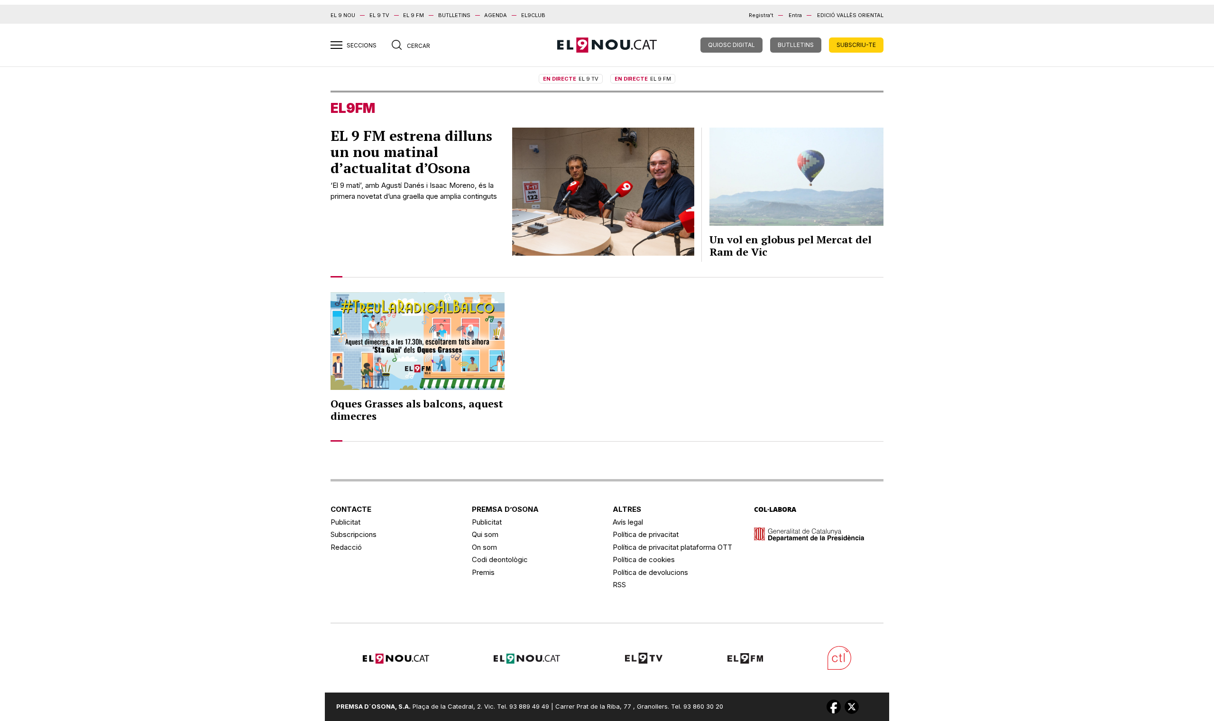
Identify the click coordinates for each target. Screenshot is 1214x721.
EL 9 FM (413, 15)
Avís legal (628, 522)
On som (484, 547)
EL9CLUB (533, 15)
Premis (483, 572)
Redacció (346, 547)
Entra (795, 15)
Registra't (761, 15)
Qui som (485, 534)
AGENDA (495, 15)
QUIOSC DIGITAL (731, 44)
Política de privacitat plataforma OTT (672, 547)
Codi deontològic (500, 559)
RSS (619, 584)
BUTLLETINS (454, 15)
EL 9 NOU (343, 15)
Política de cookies (644, 559)
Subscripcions (354, 534)
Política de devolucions (650, 572)
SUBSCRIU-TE (856, 44)
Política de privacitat (646, 534)
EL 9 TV (379, 15)
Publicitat (345, 522)
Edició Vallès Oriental (850, 15)
